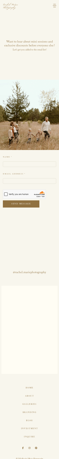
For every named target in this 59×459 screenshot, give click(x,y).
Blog (29, 421)
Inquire (29, 437)
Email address (14, 174)
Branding (29, 412)
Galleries (29, 404)
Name (7, 157)
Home (29, 388)
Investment (29, 429)
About (29, 396)
